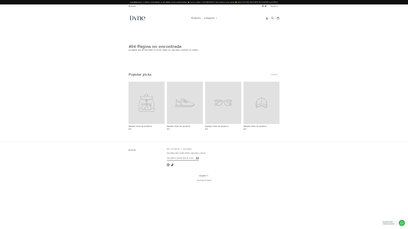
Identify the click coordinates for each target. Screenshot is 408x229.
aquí (173, 50)
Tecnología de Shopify (204, 180)
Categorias (209, 18)
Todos (274, 74)
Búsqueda (132, 6)
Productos (196, 18)
